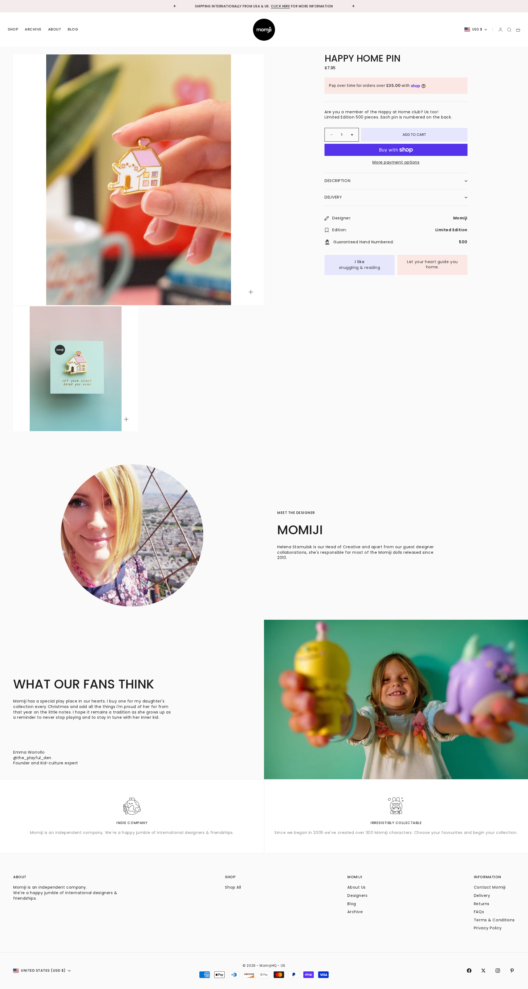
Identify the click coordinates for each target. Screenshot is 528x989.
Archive (33, 29)
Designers (357, 895)
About (54, 29)
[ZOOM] (250, 291)
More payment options (395, 162)
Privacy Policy (488, 928)
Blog (73, 29)
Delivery (482, 895)
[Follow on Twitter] (483, 970)
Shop (13, 29)
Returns (482, 904)
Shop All (233, 887)
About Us (356, 887)
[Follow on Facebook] (469, 970)
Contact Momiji (490, 887)
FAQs (479, 911)
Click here (280, 6)
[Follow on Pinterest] (512, 970)
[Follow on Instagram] (498, 970)
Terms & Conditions (494, 920)
